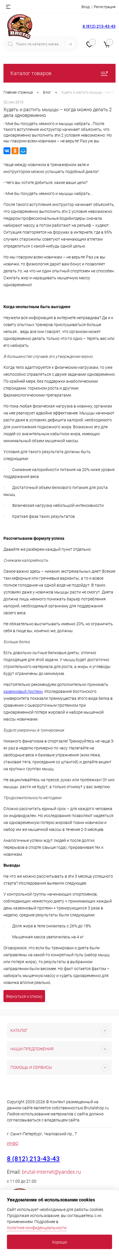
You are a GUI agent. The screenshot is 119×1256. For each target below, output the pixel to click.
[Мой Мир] (23, 150)
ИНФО (12, 1143)
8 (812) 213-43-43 (99, 26)
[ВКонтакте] (6, 150)
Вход (85, 7)
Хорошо (59, 1242)
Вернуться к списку (24, 996)
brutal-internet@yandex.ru (51, 1172)
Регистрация (105, 7)
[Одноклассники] (15, 150)
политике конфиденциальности (36, 1227)
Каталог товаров (30, 73)
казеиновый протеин (23, 691)
